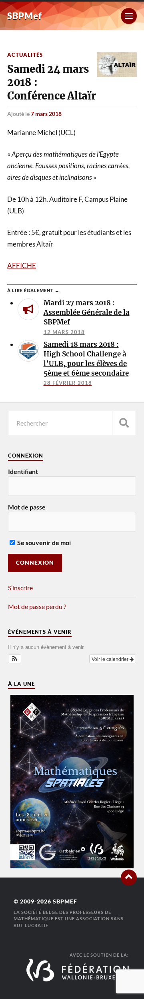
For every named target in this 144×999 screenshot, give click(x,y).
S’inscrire (20, 587)
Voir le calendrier (111, 658)
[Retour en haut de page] (129, 878)
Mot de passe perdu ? (37, 606)
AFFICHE (21, 265)
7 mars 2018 (46, 113)
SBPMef (24, 15)
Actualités (25, 55)
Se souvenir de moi (43, 542)
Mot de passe (27, 507)
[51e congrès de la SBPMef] (71, 866)
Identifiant (23, 471)
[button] (14, 659)
